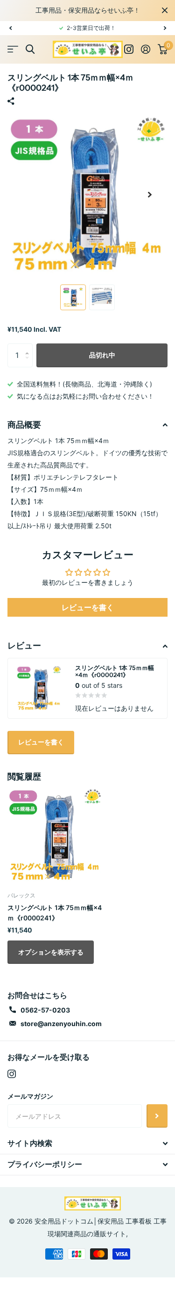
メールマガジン (30, 1096)
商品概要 (24, 425)
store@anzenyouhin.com (61, 1024)
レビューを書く (88, 607)
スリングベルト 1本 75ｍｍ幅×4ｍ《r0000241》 (54, 912)
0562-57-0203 (45, 1010)
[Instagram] (11, 1074)
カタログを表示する (12, 49)
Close (164, 10)
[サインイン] (145, 49)
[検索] (30, 49)
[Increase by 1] (29, 347)
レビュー (24, 646)
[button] (10, 28)
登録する (157, 1116)
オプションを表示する (51, 952)
